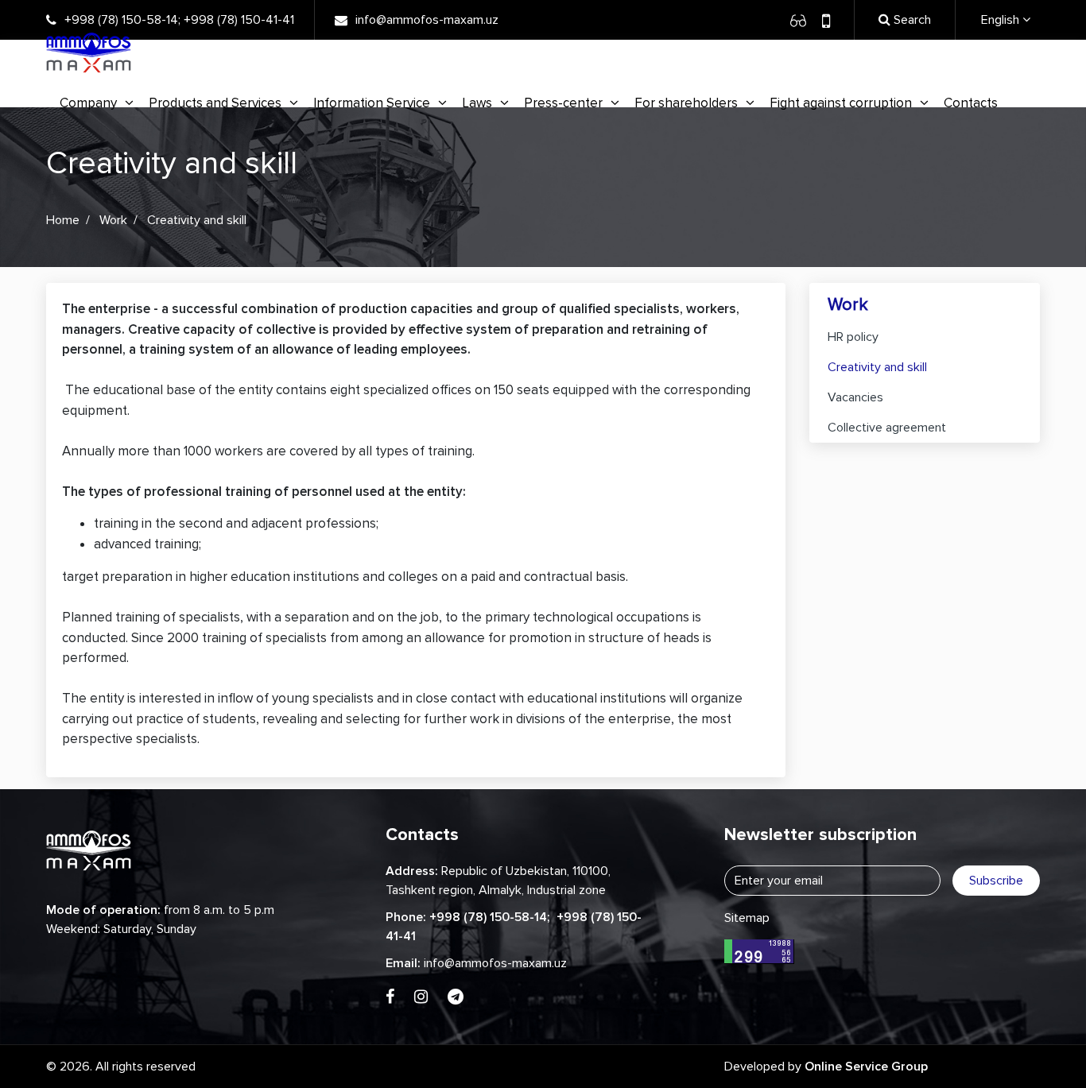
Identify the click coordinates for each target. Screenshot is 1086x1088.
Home (63, 220)
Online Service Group (866, 1066)
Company (88, 103)
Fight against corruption (841, 103)
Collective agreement (887, 428)
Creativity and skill (877, 367)
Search (910, 20)
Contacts (971, 103)
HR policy (853, 337)
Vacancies (855, 397)
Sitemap (747, 918)
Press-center (563, 103)
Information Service (371, 103)
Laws (477, 103)
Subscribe (996, 881)
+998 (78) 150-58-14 (121, 20)
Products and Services (215, 103)
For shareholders (686, 103)
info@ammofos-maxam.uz (426, 20)
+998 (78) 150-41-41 (239, 20)
